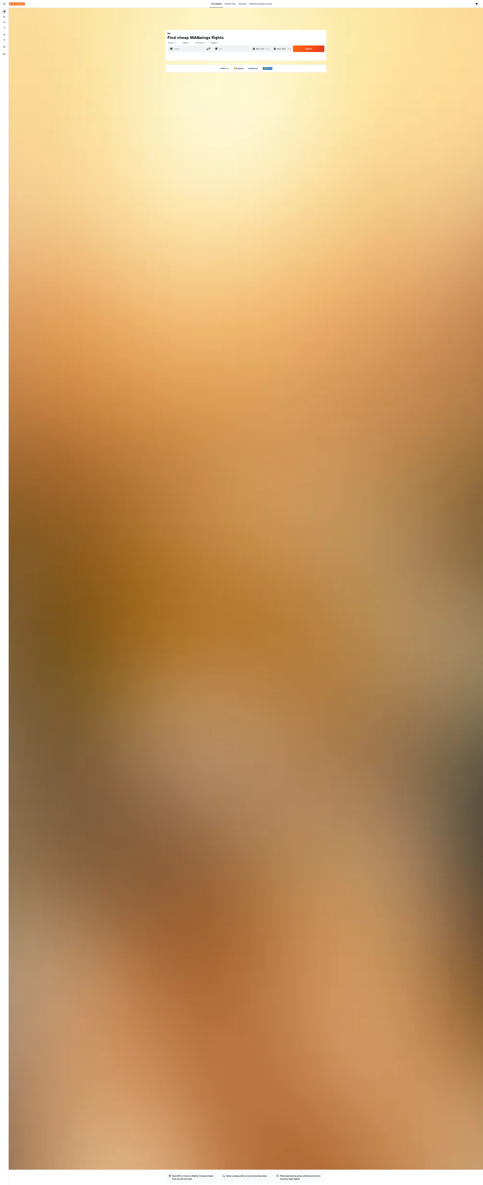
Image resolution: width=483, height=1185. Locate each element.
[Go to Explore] (4, 34)
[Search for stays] (4, 16)
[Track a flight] (4, 39)
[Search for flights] (4, 11)
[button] (4, 4)
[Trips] (4, 47)
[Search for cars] (4, 22)
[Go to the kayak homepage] (17, 3)
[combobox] (172, 42)
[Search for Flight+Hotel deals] (4, 27)
